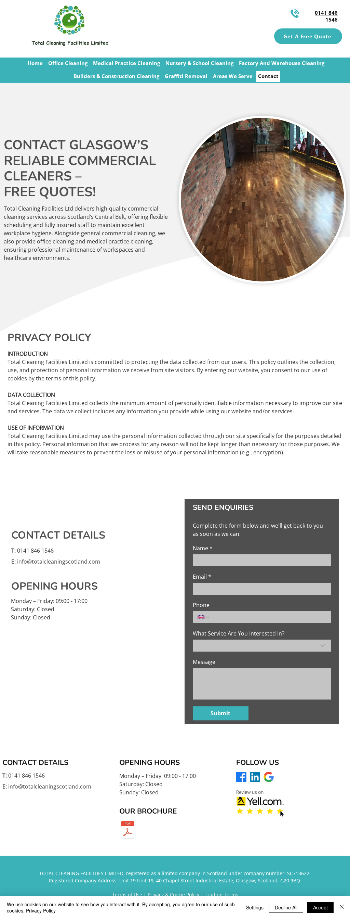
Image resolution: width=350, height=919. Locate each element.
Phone (201, 605)
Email (202, 576)
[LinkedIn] (255, 777)
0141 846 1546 (35, 550)
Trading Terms (221, 894)
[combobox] (262, 646)
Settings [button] (255, 907)
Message (204, 661)
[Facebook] (241, 777)
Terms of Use (127, 894)
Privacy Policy (41, 910)
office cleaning (55, 241)
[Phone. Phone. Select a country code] (203, 617)
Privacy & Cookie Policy (173, 894)
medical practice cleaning (119, 241)
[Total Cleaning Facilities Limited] (127, 831)
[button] (308, 36)
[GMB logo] (269, 777)
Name (203, 548)
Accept (320, 907)
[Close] (342, 907)
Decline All (286, 907)
